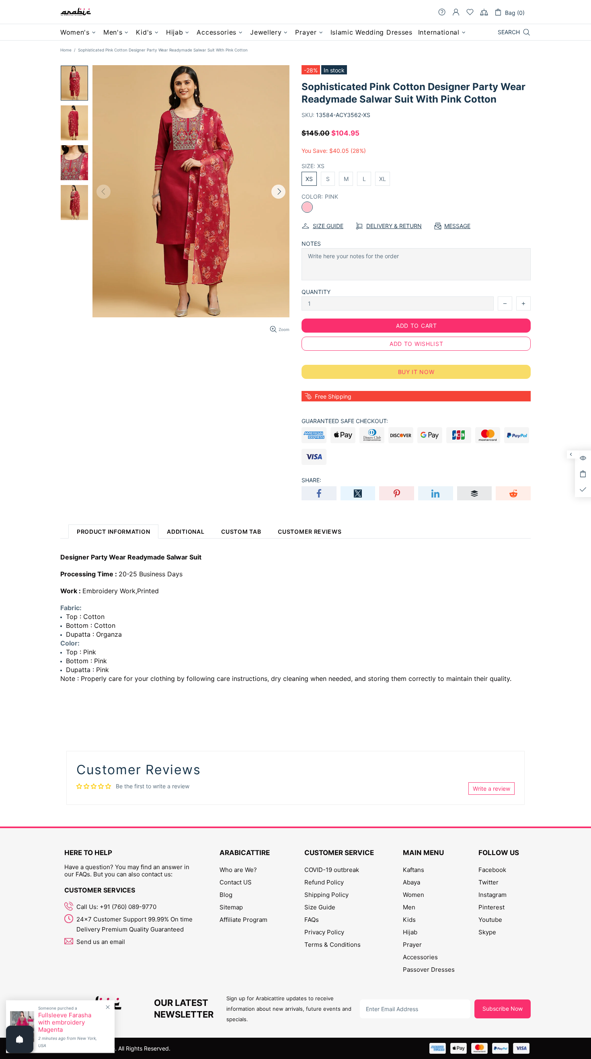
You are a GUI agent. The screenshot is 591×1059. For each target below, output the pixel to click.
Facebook (492, 870)
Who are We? (238, 870)
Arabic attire (75, 12)
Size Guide (319, 907)
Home (66, 49)
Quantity (316, 291)
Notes (311, 243)
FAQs (311, 919)
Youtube (490, 919)
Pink (307, 207)
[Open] (19, 1039)
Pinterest (491, 907)
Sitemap (231, 907)
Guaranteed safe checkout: (345, 420)
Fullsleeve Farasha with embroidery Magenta (64, 1022)
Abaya (411, 882)
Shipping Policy (326, 895)
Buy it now (416, 371)
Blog (226, 895)
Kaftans (413, 870)
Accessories (420, 957)
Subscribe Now (502, 1008)
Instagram (492, 895)
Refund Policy (324, 882)
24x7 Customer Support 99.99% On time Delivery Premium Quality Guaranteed (134, 924)
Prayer (412, 944)
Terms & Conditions (332, 944)
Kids (409, 919)
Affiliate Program (243, 919)
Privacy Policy (324, 932)
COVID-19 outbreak (331, 870)
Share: (311, 480)
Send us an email (100, 942)
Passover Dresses (429, 969)
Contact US (236, 882)
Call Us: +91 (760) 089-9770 (116, 907)
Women (413, 895)
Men (409, 907)
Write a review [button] (491, 788)
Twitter (488, 882)
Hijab (410, 932)
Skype (487, 932)
